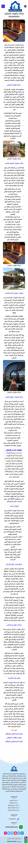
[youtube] (15, 833)
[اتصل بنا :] (25, 838)
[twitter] (18, 833)
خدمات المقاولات (13, 803)
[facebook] (22, 833)
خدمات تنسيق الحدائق (13, 805)
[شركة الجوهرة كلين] (15, 6)
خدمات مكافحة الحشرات (13, 810)
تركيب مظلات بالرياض (14, 738)
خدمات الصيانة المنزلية (13, 807)
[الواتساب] (25, 841)
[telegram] (8, 833)
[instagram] (5, 833)
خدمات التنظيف (13, 800)
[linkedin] (12, 833)
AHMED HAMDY (12, 841)
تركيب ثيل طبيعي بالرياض (14, 741)
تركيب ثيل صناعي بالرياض (14, 734)
